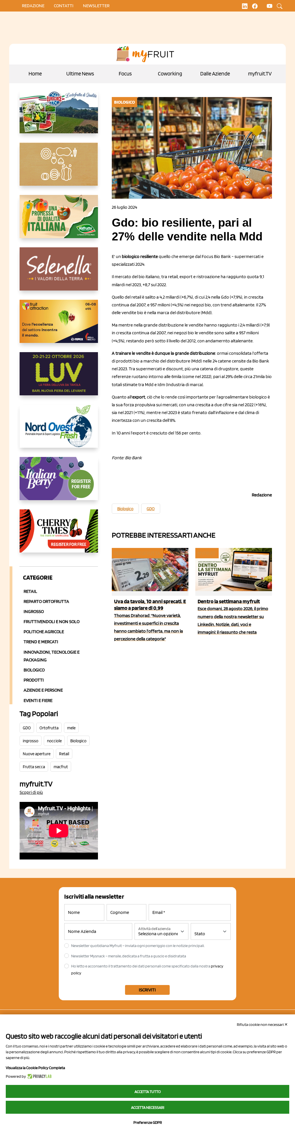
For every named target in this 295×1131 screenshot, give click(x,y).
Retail (30, 591)
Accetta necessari (147, 1107)
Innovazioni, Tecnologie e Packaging (52, 656)
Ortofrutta (48, 727)
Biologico (34, 670)
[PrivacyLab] (39, 1076)
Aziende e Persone (43, 690)
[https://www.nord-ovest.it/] (59, 431)
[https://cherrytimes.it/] (59, 535)
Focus (125, 73)
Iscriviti (147, 990)
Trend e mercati (41, 641)
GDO (27, 727)
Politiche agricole (44, 631)
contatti (63, 5)
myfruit (206, 553)
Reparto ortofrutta (46, 601)
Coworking (170, 73)
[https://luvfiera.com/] (59, 378)
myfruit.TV (260, 73)
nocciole (54, 740)
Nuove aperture (36, 753)
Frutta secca (34, 766)
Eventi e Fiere (38, 700)
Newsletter (96, 5)
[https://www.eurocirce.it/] (59, 116)
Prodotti (34, 680)
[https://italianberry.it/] (59, 483)
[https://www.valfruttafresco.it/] (59, 221)
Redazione (33, 5)
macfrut (61, 766)
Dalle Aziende (215, 73)
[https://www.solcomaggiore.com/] (59, 169)
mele (71, 727)
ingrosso (30, 740)
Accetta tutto (148, 1091)
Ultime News (80, 73)
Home (35, 73)
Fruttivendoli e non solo (52, 621)
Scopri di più (31, 792)
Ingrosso (34, 611)
